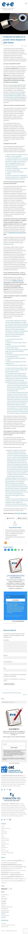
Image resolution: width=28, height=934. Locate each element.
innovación (5, 872)
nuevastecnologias (13, 876)
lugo (12, 874)
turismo (24, 880)
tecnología (17, 880)
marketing (17, 874)
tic (12, 623)
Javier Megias (4, 900)
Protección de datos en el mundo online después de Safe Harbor (14, 40)
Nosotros (3, 849)
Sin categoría (3, 854)
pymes (13, 878)
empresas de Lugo (20, 866)
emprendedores (8, 864)
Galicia (11, 870)
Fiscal (2, 835)
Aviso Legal (3, 923)
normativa (3, 876)
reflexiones (25, 878)
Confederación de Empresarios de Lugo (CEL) (12, 775)
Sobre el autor (11, 518)
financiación (7, 868)
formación (12, 868)
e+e (4, 930)
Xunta (4, 882)
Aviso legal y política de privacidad (8, 925)
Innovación (3, 842)
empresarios (5, 866)
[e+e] (8, 6)
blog (22, 860)
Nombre (5, 655)
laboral (18, 872)
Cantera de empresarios (5, 828)
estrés (2, 868)
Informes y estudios (5, 840)
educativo (9, 862)
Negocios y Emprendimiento (6, 906)
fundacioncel (4, 870)
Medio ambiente (4, 847)
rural (2, 880)
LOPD (10, 623)
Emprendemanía (4, 908)
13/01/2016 (12, 45)
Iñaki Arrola (3, 905)
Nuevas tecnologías (5, 851)
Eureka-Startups (4, 898)
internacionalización (12, 872)
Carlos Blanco (3, 903)
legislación (6, 623)
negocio (22, 874)
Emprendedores (4, 831)
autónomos (11, 860)
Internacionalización (5, 844)
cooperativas (4, 862)
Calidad (2, 826)
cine (24, 860)
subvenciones (11, 880)
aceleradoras (4, 860)
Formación (3, 837)
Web (4, 668)
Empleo (2, 830)
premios (22, 876)
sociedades (5, 880)
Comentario (6, 640)
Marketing (3, 845)
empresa (19, 865)
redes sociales (19, 878)
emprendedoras (14, 862)
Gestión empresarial (5, 838)
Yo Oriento (3, 896)
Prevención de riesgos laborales (7, 852)
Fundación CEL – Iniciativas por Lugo (10, 803)
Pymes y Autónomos (5, 910)
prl (10, 878)
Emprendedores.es (5, 894)
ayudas (18, 860)
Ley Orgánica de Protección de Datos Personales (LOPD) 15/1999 (14, 93)
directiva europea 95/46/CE (15, 85)
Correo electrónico (8, 661)
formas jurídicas (17, 868)
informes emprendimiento (21, 870)
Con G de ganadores (5, 915)
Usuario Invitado (6, 45)
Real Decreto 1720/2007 (15, 95)
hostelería (14, 870)
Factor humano (4, 833)
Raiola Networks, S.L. (13, 930)
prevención (5, 878)
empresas (12, 866)
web (15, 623)
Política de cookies (4, 926)
